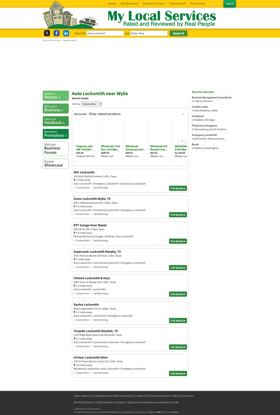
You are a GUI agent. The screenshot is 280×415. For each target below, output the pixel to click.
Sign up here (134, 402)
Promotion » (55, 133)
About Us (86, 395)
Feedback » (54, 121)
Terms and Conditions (159, 395)
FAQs (174, 395)
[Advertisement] (140, 66)
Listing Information (103, 395)
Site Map (78, 402)
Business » (53, 108)
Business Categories (115, 402)
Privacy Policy (186, 395)
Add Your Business (123, 395)
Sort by (76, 104)
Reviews (89, 402)
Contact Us (140, 395)
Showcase (53, 163)
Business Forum (52, 148)
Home (77, 395)
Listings (99, 402)
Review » (52, 95)
